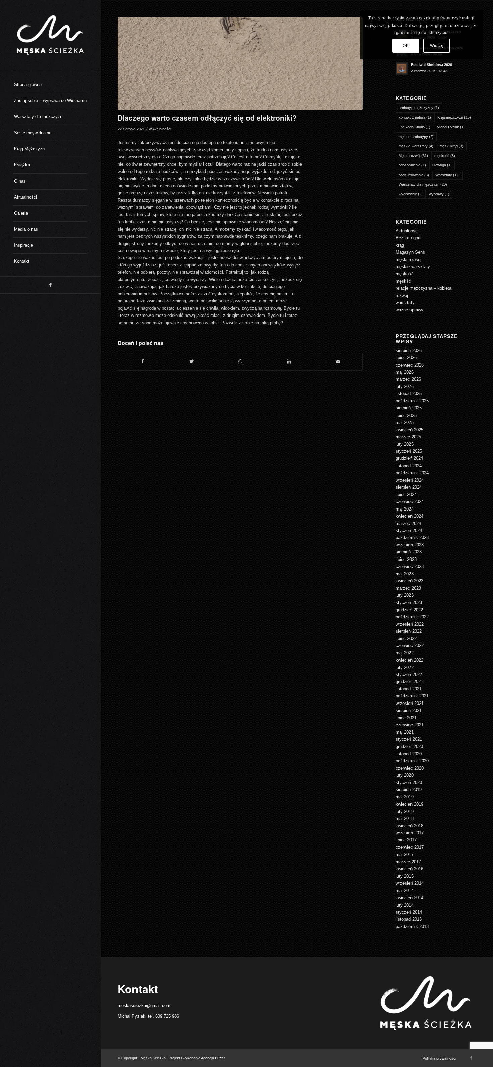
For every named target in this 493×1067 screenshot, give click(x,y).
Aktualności (161, 129)
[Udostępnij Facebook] (142, 361)
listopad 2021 (409, 688)
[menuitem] (50, 85)
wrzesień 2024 (410, 480)
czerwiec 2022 (410, 645)
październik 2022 (412, 616)
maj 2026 (405, 372)
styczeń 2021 (409, 739)
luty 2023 (405, 595)
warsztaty (405, 302)
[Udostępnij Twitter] (191, 361)
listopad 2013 (409, 919)
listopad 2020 (409, 753)
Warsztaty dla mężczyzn (423, 184)
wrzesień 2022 (410, 624)
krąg (400, 245)
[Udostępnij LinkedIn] (289, 361)
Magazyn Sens (410, 252)
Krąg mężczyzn (454, 117)
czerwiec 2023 (410, 566)
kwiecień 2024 (409, 516)
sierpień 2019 (409, 789)
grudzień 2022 (409, 609)
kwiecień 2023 (409, 580)
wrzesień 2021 (410, 703)
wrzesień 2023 (410, 544)
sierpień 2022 (409, 631)
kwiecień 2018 (409, 825)
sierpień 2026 (409, 350)
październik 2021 (412, 695)
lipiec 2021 (406, 717)
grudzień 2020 (409, 746)
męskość (444, 156)
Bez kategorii (408, 237)
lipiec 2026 (406, 357)
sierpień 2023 (409, 551)
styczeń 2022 (409, 674)
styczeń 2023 (409, 602)
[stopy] (240, 63)
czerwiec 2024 (410, 501)
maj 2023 (405, 573)
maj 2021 (405, 732)
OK (406, 45)
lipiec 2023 (406, 559)
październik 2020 (412, 760)
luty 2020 (405, 775)
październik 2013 (412, 926)
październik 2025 (412, 400)
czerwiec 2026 (410, 365)
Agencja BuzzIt (213, 1058)
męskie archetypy (416, 137)
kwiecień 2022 (409, 660)
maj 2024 (405, 509)
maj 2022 (405, 653)
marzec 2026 (408, 379)
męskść (403, 281)
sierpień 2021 (409, 710)
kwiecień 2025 (409, 429)
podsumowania (414, 175)
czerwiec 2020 (410, 768)
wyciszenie (411, 194)
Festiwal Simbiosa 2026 (431, 65)
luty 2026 (405, 386)
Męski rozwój (413, 156)
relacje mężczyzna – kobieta (423, 288)
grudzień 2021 (409, 681)
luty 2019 (405, 811)
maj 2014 (405, 890)
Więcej (437, 45)
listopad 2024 (409, 465)
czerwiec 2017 (410, 847)
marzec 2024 (408, 523)
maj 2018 (405, 818)
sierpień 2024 (409, 487)
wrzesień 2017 (410, 832)
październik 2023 (412, 537)
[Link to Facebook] (50, 285)
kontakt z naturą (415, 117)
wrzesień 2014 (410, 883)
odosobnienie (412, 165)
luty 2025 (405, 444)
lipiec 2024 (406, 494)
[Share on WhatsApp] (240, 361)
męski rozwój (408, 259)
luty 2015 (405, 876)
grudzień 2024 (409, 458)
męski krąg (451, 146)
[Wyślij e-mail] (338, 361)
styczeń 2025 (409, 451)
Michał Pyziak (451, 127)
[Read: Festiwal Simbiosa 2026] (402, 68)
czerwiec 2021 (410, 724)
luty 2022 (405, 667)
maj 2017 (405, 854)
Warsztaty (447, 175)
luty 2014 (405, 905)
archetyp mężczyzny (419, 108)
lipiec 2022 (406, 638)
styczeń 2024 (409, 530)
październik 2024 (412, 472)
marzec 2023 (408, 588)
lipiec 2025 (406, 415)
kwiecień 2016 (409, 868)
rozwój (402, 295)
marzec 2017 (408, 861)
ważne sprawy (409, 309)
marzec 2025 (408, 436)
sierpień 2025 (409, 407)
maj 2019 (405, 796)
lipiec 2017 (406, 839)
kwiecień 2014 (409, 897)
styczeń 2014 (409, 912)
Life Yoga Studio (414, 127)
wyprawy (439, 194)
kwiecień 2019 (409, 804)
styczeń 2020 (409, 782)
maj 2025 (405, 422)
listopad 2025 (409, 393)
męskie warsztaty (416, 146)
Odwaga (442, 165)
